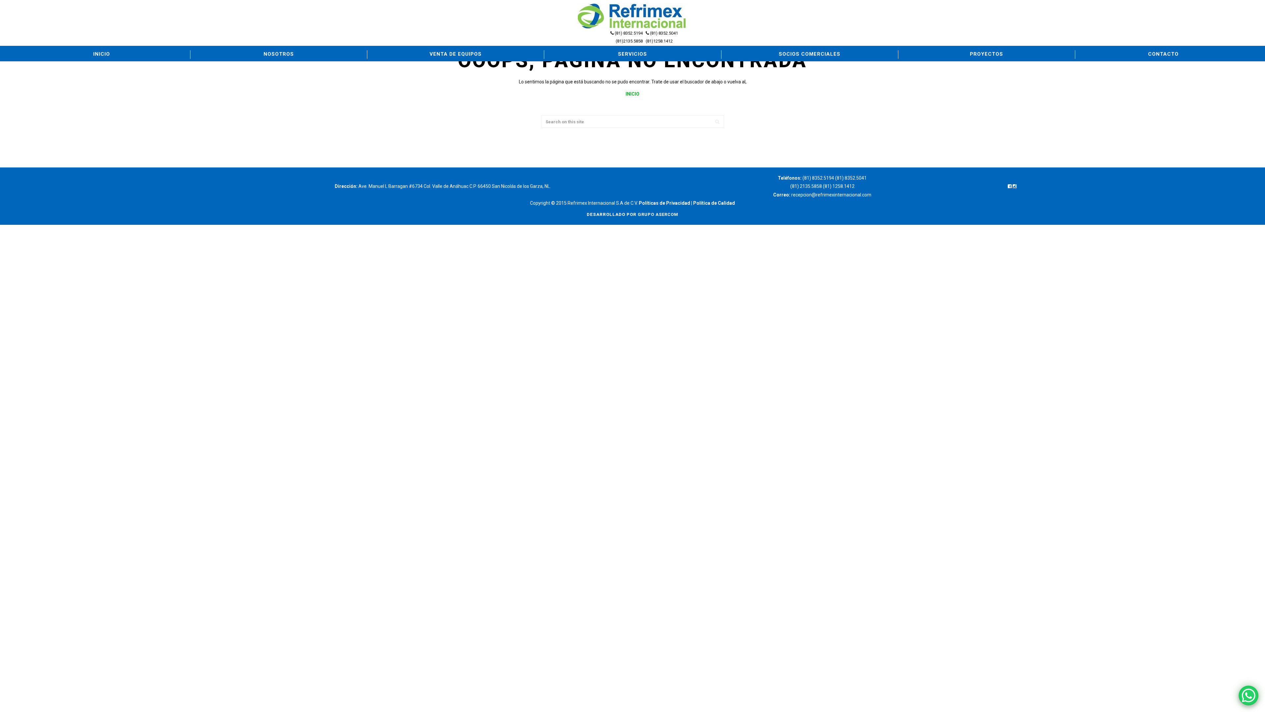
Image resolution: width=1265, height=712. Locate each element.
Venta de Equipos (456, 54)
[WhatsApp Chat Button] (1248, 695)
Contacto (1163, 54)
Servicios (632, 54)
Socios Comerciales (809, 54)
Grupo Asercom (658, 214)
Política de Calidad (714, 203)
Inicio (101, 54)
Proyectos (986, 54)
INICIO (632, 94)
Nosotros (279, 54)
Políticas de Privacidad (664, 203)
